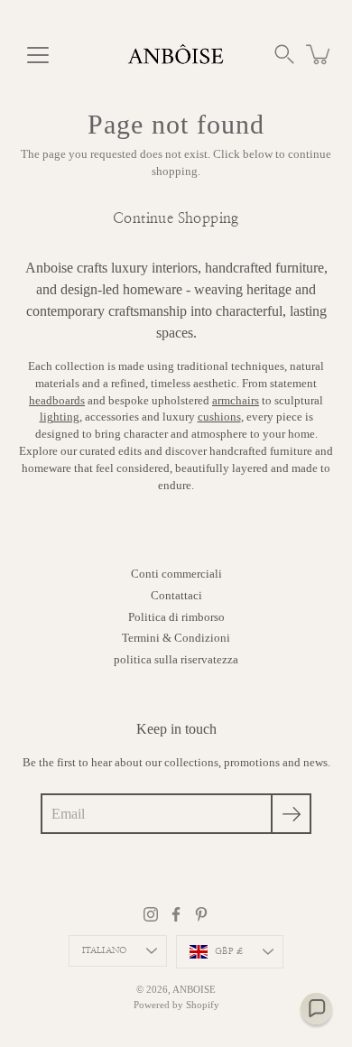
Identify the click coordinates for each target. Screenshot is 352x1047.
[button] (284, 54)
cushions (219, 417)
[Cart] (319, 54)
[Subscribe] (291, 813)
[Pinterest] (201, 914)
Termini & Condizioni (176, 638)
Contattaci (176, 595)
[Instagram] (151, 914)
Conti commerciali (176, 574)
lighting (59, 417)
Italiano (104, 950)
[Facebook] (176, 914)
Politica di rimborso (176, 617)
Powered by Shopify (176, 1004)
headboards (57, 400)
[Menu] (38, 55)
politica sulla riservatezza (176, 659)
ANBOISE (194, 989)
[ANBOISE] (176, 54)
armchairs (235, 400)
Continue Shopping (176, 218)
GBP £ (229, 951)
